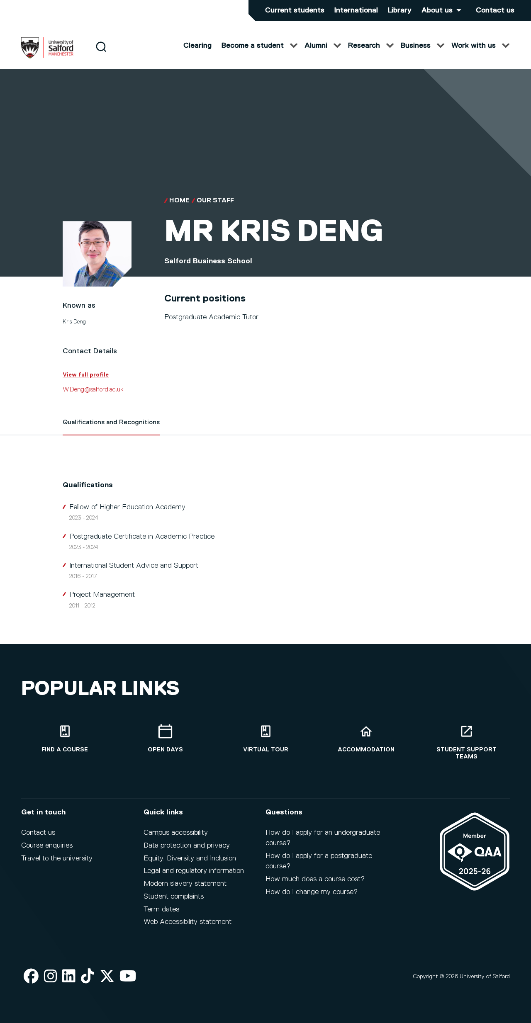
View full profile (86, 375)
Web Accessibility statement (187, 922)
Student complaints (174, 896)
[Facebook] (31, 977)
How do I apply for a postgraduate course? (319, 861)
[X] (107, 977)
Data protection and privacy (187, 845)
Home (179, 200)
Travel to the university (57, 858)
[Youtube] (127, 977)
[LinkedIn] (69, 977)
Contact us (495, 10)
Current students (294, 10)
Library (400, 10)
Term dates (161, 909)
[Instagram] (50, 977)
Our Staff (215, 200)
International (356, 10)
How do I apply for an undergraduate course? (323, 838)
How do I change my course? (312, 892)
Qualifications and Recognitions (111, 422)
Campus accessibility (176, 832)
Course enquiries (47, 845)
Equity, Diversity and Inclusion (190, 858)
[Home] (47, 56)
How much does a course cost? (315, 879)
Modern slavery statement (185, 883)
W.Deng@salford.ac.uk (93, 389)
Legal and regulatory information (194, 871)
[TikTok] (87, 977)
